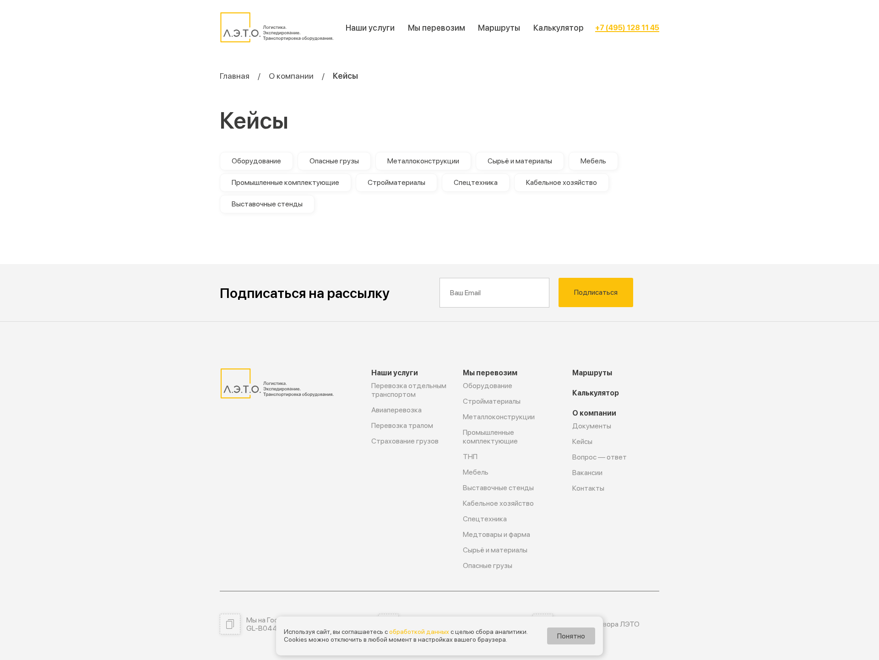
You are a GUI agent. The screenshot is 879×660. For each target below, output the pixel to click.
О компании (291, 76)
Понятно (571, 636)
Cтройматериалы (396, 182)
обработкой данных (419, 631)
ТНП (470, 456)
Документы (591, 426)
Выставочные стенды (267, 204)
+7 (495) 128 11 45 (627, 27)
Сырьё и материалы (520, 161)
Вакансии (587, 472)
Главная (235, 76)
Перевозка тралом (402, 425)
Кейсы (582, 441)
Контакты (588, 488)
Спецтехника (476, 182)
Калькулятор (558, 27)
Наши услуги (370, 27)
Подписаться (596, 292)
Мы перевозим (436, 27)
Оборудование (256, 161)
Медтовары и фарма (496, 534)
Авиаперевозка (396, 410)
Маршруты (499, 27)
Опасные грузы (334, 161)
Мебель (593, 161)
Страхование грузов (405, 441)
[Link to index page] (277, 27)
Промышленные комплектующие (285, 182)
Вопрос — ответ (599, 457)
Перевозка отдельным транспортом (408, 390)
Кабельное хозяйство (561, 182)
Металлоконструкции (423, 161)
